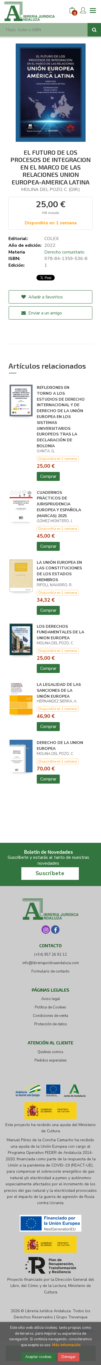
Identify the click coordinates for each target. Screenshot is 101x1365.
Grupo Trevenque (72, 1317)
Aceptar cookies (38, 1356)
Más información (66, 1345)
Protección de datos (50, 1024)
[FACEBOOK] (55, 929)
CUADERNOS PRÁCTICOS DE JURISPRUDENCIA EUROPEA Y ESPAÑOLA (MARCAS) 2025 (59, 504)
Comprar (48, 476)
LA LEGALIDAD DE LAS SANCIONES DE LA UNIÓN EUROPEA (59, 690)
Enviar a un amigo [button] (44, 313)
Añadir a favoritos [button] (45, 297)
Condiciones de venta (50, 1015)
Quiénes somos (50, 1051)
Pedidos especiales (51, 1060)
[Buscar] (94, 29)
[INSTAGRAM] (46, 929)
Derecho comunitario (64, 252)
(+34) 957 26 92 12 (50, 954)
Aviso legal (50, 998)
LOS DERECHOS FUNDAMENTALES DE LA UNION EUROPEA (60, 632)
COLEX (51, 239)
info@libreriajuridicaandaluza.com (50, 962)
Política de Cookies (50, 1007)
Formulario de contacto (50, 971)
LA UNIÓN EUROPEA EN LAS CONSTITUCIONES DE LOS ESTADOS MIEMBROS (59, 571)
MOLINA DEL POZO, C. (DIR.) (50, 189)
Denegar (68, 1356)
